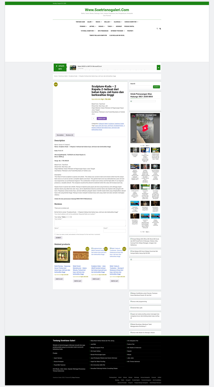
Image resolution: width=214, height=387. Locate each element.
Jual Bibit (93, 344)
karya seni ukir (99, 125)
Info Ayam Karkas (96, 351)
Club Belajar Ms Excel (116, 35)
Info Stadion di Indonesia (134, 347)
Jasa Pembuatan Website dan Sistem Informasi (104, 358)
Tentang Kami (80, 22)
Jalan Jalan (130, 358)
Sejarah (129, 351)
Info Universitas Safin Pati (98, 365)
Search (132, 84)
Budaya (101, 26)
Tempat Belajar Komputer (98, 35)
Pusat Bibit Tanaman (59, 365)
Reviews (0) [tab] (69, 135)
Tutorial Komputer (87, 31)
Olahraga (117, 22)
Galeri (89, 22)
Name (57, 228)
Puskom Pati (130, 344)
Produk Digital (129, 26)
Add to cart (101, 118)
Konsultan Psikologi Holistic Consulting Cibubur (104, 368)
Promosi (82, 26)
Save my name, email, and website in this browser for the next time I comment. (78, 234)
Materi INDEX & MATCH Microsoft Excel (90, 66)
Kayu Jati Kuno (108, 125)
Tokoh (110, 26)
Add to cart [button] (59, 279)
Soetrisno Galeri (63, 76)
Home (56, 76)
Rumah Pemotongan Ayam (98, 354)
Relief (106, 123)
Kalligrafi (101, 123)
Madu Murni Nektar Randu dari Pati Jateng (102, 340)
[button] (147, 146)
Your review (58, 219)
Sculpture (111, 123)
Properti (130, 31)
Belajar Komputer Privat (97, 347)
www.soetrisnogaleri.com (107, 10)
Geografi (119, 26)
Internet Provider (117, 31)
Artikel (92, 26)
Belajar (107, 22)
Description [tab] (60, 135)
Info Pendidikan (103, 31)
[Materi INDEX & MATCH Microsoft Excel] (73, 68)
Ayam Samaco (58, 358)
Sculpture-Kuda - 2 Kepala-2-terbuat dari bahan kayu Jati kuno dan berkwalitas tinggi (108, 127)
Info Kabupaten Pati (132, 340)
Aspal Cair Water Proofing (98, 361)
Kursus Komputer (131, 22)
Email (106, 228)
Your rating (58, 217)
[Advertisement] (107, 50)
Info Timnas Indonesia (133, 361)
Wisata (98, 22)
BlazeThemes (76, 377)
